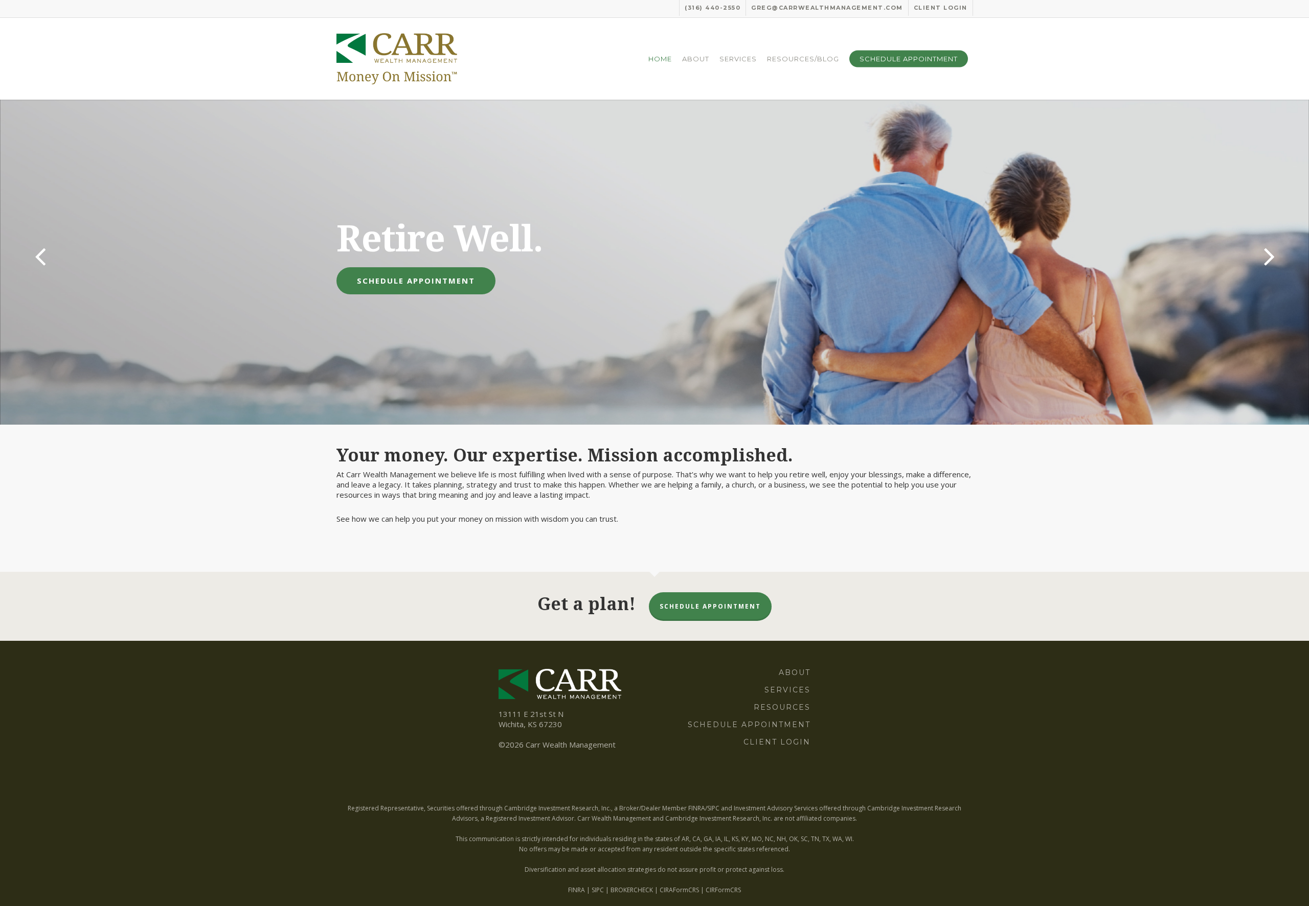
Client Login (776, 742)
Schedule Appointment (416, 280)
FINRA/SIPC (703, 808)
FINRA (576, 890)
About (794, 672)
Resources (782, 707)
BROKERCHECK (632, 890)
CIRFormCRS (723, 890)
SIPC (598, 890)
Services (787, 689)
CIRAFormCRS (679, 890)
